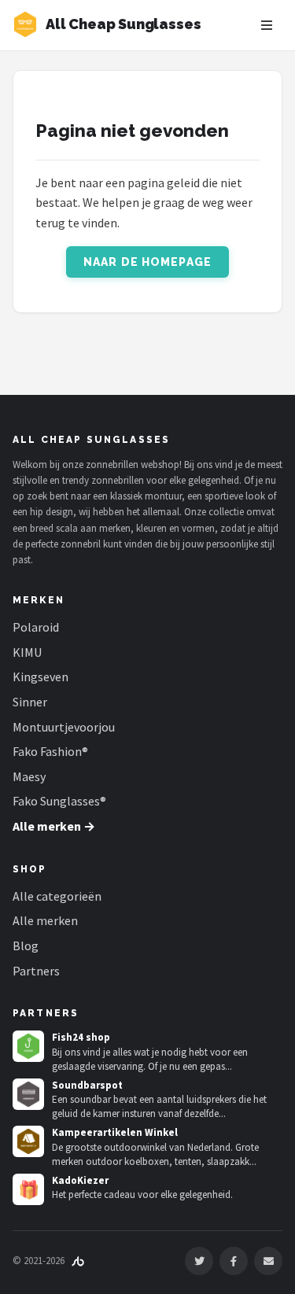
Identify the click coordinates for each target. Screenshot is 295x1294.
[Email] (268, 1261)
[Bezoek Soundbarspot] (28, 1094)
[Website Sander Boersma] (78, 1260)
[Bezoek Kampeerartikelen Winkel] (28, 1141)
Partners (36, 971)
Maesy (29, 776)
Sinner (30, 702)
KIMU (27, 652)
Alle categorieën (57, 896)
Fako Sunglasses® (59, 801)
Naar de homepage (147, 262)
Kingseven (40, 676)
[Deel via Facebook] (233, 1261)
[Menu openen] (266, 25)
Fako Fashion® (50, 751)
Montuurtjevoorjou (64, 727)
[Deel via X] (199, 1261)
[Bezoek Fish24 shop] (28, 1046)
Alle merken (45, 920)
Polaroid (36, 627)
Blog (26, 945)
